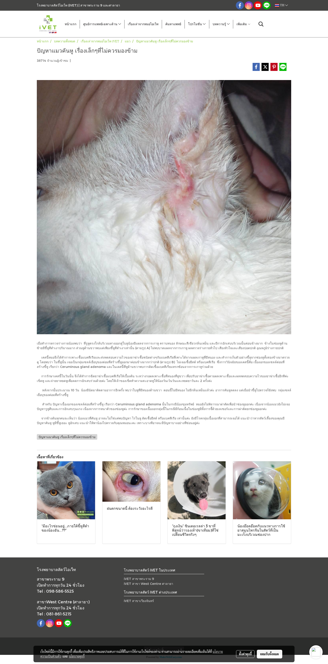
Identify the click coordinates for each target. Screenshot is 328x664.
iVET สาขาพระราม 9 (139, 579)
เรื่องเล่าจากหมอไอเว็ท (143, 24)
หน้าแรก (70, 24)
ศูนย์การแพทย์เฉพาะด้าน (100, 24)
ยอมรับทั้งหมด (269, 654)
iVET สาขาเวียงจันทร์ (139, 601)
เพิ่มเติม (242, 24)
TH (282, 5)
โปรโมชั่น (195, 24)
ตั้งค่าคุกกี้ (245, 654)
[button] (261, 24)
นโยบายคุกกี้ (77, 656)
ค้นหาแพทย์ (173, 24)
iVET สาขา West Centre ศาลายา (148, 584)
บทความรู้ (220, 24)
